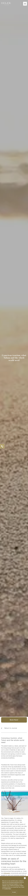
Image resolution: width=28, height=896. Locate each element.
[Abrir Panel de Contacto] (2, 446)
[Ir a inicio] (6, 3)
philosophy (7, 873)
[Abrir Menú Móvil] (25, 4)
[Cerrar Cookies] (25, 878)
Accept (14, 892)
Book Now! (14, 720)
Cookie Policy (7, 888)
